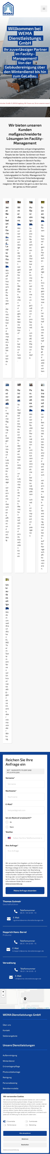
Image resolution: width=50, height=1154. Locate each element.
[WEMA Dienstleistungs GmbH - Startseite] (8, 9)
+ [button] (3, 991)
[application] (25, 999)
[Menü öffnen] (44, 8)
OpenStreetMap (31, 1008)
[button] (25, 999)
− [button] (3, 995)
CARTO (47, 1008)
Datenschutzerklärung (11, 1150)
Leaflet (23, 1008)
